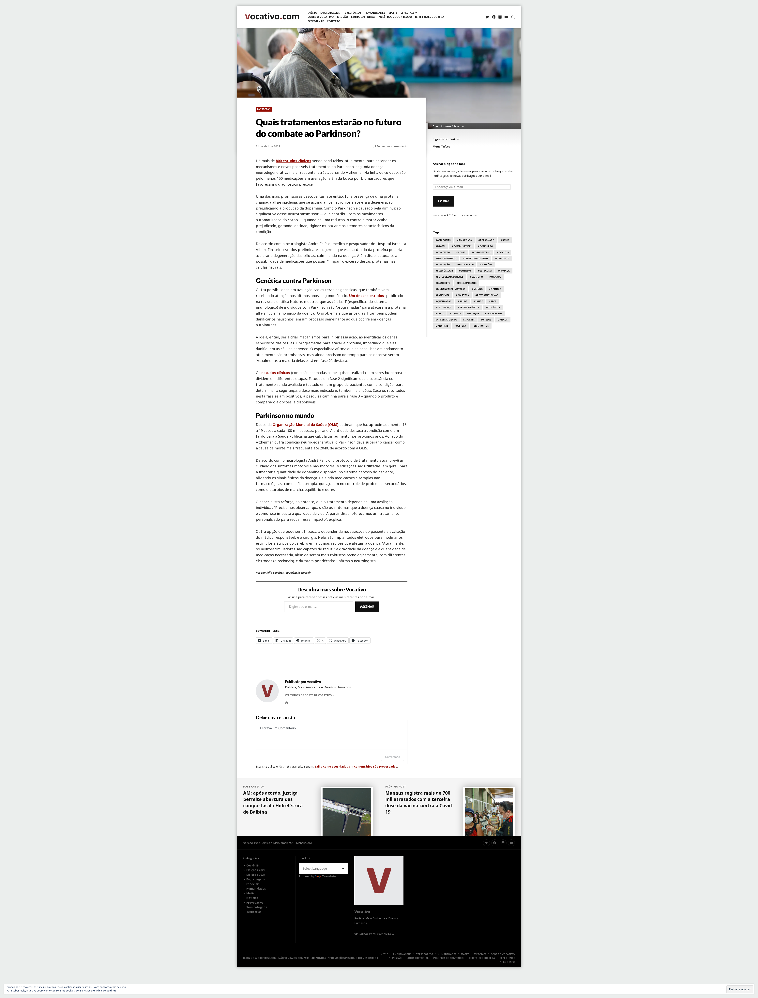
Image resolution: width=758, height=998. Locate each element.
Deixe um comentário (392, 146)
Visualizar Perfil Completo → (374, 934)
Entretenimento (446, 319)
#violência (492, 307)
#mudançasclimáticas (450, 289)
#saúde (478, 301)
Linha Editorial (363, 17)
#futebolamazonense (449, 276)
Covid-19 (455, 313)
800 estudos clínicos (293, 160)
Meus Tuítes (441, 146)
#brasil (440, 246)
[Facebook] (493, 17)
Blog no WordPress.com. (260, 958)
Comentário (392, 756)
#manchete (442, 282)
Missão (342, 17)
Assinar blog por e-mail (449, 163)
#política (462, 295)
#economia (501, 258)
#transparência (468, 307)
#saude (462, 301)
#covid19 (502, 252)
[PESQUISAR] (513, 17)
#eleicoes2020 (464, 264)
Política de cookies (104, 990)
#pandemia (442, 295)
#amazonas (443, 240)
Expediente (316, 21)
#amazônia (464, 240)
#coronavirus (481, 252)
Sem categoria (256, 907)
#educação (442, 264)
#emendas (465, 270)
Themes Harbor (368, 958)
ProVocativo (255, 902)
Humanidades (375, 12)
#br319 (505, 240)
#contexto (442, 252)
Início (312, 12)
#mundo (477, 289)
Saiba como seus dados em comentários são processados (355, 766)
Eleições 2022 (255, 870)
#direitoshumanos (475, 258)
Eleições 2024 (255, 875)
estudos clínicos (275, 372)
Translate (329, 876)
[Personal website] (286, 702)
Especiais (407, 12)
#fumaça (504, 270)
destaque (473, 313)
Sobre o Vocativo (321, 17)
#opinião (495, 289)
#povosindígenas (486, 295)
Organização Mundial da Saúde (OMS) (306, 424)
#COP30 (460, 252)
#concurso (485, 246)
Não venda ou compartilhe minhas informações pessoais (317, 958)
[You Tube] (506, 17)
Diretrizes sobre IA (429, 17)
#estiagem (485, 270)
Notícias (264, 109)
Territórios (352, 12)
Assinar (367, 606)
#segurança (443, 307)
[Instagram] (499, 17)
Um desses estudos (366, 295)
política (460, 325)
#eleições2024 (444, 270)
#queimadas (443, 301)
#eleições (486, 264)
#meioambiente (466, 282)
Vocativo (251, 843)
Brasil (439, 313)
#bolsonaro (486, 240)
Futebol (486, 319)
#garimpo (476, 276)
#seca (492, 301)
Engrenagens (330, 12)
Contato (333, 21)
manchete (441, 325)
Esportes (469, 319)
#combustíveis (462, 246)
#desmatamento (445, 258)
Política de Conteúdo (395, 17)
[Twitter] (487, 17)
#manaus (495, 276)
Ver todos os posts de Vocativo (308, 695)
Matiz (392, 12)
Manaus (502, 319)
